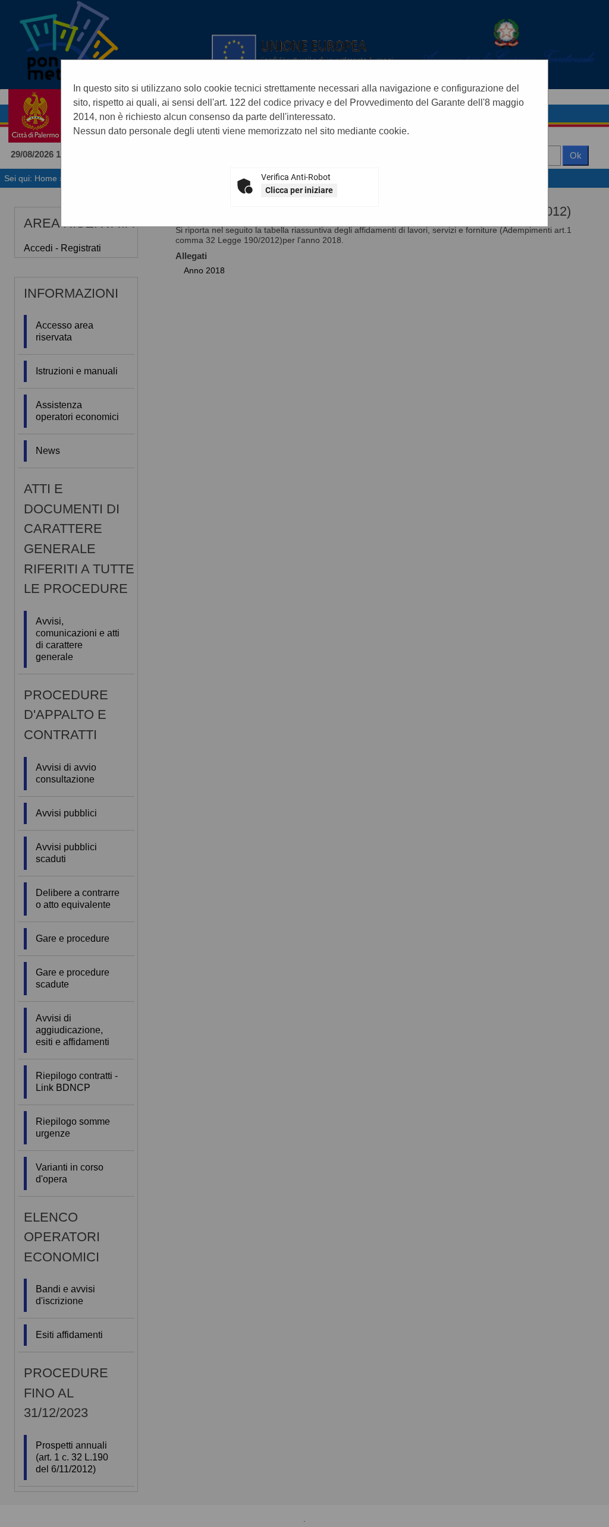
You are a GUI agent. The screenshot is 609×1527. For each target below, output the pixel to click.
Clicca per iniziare (299, 190)
